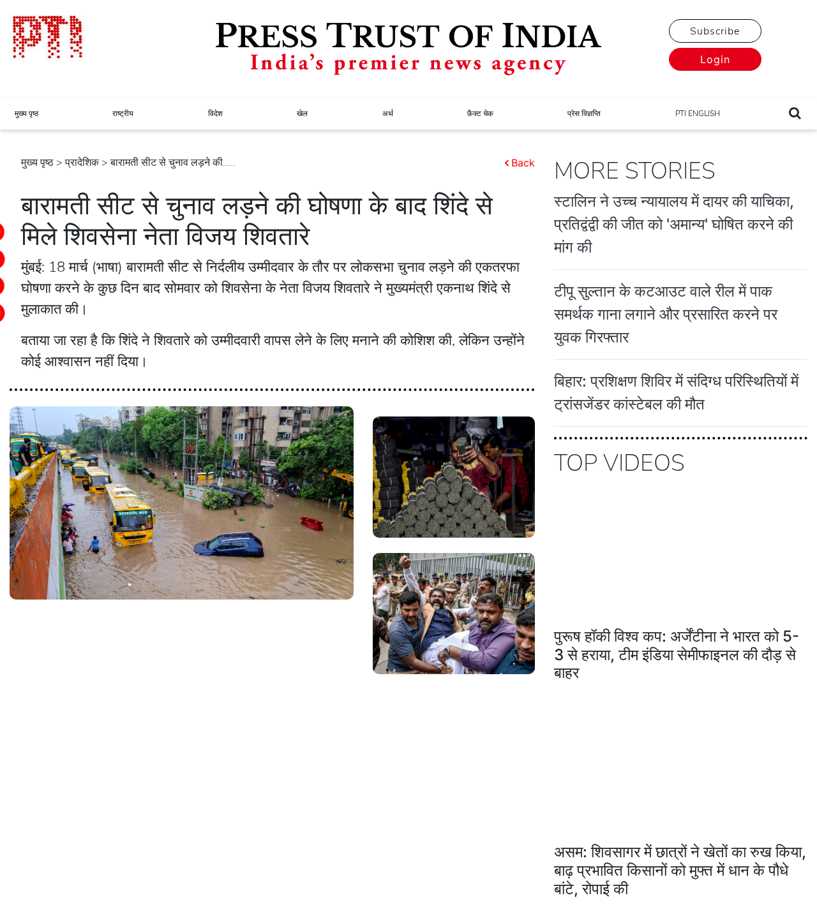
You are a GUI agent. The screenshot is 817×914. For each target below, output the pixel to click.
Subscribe (715, 31)
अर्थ (387, 113)
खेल (302, 113)
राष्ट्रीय (122, 113)
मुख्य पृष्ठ (26, 113)
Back (523, 162)
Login (715, 59)
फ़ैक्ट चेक (480, 113)
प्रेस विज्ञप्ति (584, 113)
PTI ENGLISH (697, 113)
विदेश (215, 113)
